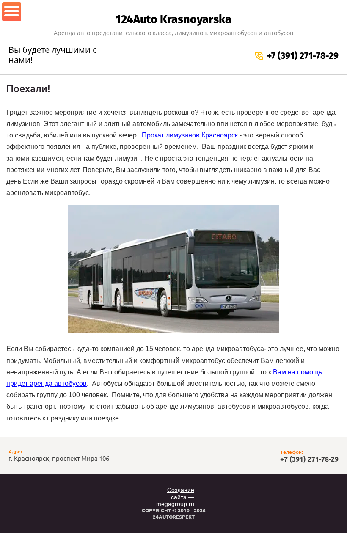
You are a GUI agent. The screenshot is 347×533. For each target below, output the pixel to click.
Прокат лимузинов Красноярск (190, 135)
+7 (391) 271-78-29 (303, 55)
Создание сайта (180, 493)
